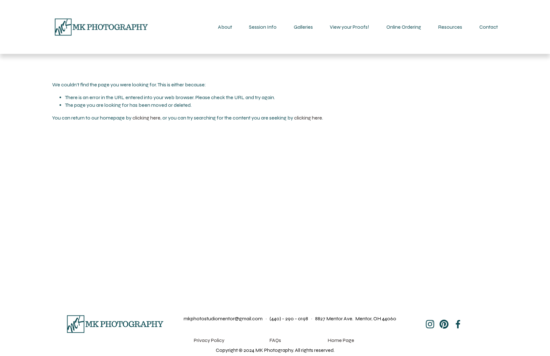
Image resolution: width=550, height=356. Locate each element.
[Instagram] (430, 324)
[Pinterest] (444, 324)
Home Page (341, 340)
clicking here (146, 118)
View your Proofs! (349, 27)
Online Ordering (403, 27)
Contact (488, 27)
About (225, 27)
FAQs (275, 340)
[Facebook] (458, 324)
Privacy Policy (209, 340)
